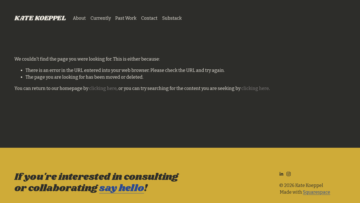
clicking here (103, 88)
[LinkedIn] (281, 174)
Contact (149, 18)
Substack (172, 18)
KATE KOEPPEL (40, 18)
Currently (101, 18)
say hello (121, 188)
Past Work (125, 18)
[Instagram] (288, 174)
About (79, 18)
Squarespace (316, 192)
